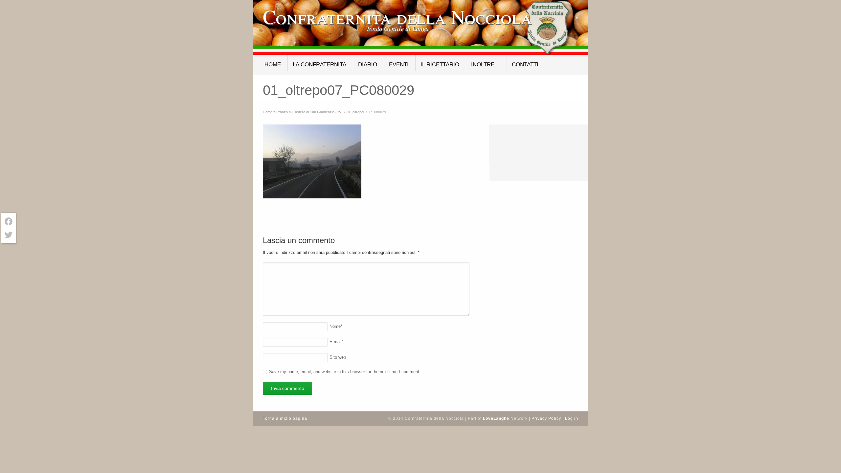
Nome (336, 326)
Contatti (525, 64)
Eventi (399, 64)
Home (272, 64)
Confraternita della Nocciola (397, 16)
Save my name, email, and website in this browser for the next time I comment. (344, 371)
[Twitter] (8, 234)
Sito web (338, 357)
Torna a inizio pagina (285, 418)
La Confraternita (319, 64)
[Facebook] (8, 221)
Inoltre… (485, 64)
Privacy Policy (546, 418)
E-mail (336, 341)
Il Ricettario (439, 64)
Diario (367, 64)
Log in (571, 418)
